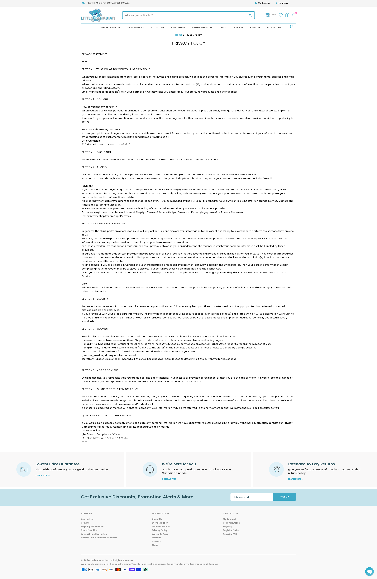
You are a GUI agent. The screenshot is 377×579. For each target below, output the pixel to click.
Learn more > (42, 475)
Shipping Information (92, 526)
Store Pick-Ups (89, 530)
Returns (85, 523)
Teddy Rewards (231, 523)
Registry (255, 27)
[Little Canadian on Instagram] (291, 27)
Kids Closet (157, 27)
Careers (156, 541)
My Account (264, 3)
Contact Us (274, 27)
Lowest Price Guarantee (94, 534)
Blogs (155, 545)
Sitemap (156, 537)
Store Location (160, 523)
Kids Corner (178, 27)
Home (178, 35)
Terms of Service (161, 526)
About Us (157, 519)
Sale (223, 27)
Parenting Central (203, 27)
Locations (283, 3)
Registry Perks (231, 530)
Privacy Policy (159, 530)
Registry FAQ (230, 534)
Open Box (238, 27)
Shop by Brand (135, 27)
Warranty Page (160, 534)
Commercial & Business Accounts (99, 537)
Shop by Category (109, 27)
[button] (369, 571)
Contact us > (170, 479)
